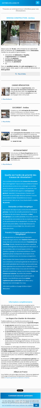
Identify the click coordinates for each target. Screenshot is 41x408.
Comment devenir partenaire (20, 396)
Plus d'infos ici (7, 99)
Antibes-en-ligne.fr (10, 3)
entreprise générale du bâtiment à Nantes (17, 378)
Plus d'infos (21, 74)
